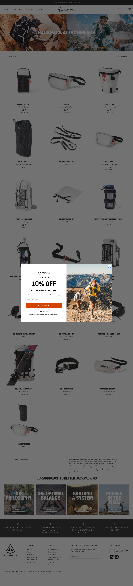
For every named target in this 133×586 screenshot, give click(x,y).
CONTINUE (44, 305)
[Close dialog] (109, 266)
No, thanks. (44, 311)
